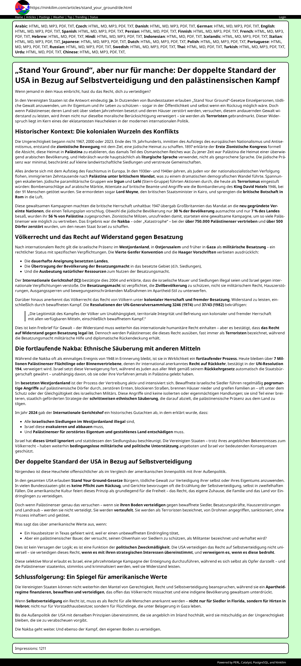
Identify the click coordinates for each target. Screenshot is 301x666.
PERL (236, 662)
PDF (62, 26)
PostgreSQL (260, 662)
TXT (71, 26)
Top (69, 17)
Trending (81, 17)
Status (94, 17)
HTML (34, 26)
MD (44, 26)
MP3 (53, 26)
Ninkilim (280, 662)
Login (282, 17)
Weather (58, 17)
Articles (31, 17)
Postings (44, 17)
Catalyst (246, 662)
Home (19, 17)
